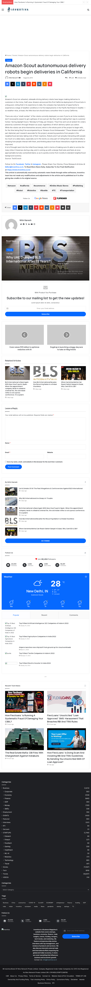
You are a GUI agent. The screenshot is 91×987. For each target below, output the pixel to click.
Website (50, 452)
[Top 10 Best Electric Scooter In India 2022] (11, 666)
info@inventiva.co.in (50, 960)
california (25, 186)
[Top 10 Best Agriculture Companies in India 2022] (11, 640)
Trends (14, 55)
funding (77, 903)
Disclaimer (74, 979)
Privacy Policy (23, 976)
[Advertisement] (45, 33)
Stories (5, 867)
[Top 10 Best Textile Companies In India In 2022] (11, 656)
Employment (7, 812)
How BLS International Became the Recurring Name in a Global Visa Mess (45, 384)
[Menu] (3, 10)
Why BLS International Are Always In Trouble (36, 498)
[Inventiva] (17, 9)
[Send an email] (19, 78)
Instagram (37, 164)
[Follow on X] (18, 78)
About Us (13, 976)
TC (54, 190)
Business (6, 788)
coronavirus (22, 903)
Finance (7, 798)
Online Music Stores (59, 186)
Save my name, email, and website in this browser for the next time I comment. (35, 462)
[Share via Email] (63, 207)
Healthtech (9, 850)
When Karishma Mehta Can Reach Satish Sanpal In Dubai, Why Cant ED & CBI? (72, 384)
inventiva (19, 906)
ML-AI (7, 853)
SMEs (7, 809)
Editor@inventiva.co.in (14, 167)
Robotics (32, 190)
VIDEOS (6, 877)
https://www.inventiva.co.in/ (18, 170)
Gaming (7, 846)
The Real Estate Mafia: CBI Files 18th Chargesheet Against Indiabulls (24, 754)
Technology (9, 860)
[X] (12, 84)
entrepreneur (60, 903)
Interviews (6, 822)
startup (59, 906)
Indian (11, 906)
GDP (6, 802)
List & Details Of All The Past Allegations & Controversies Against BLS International (51, 488)
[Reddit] (34, 84)
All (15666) (45, 541)
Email (7, 452)
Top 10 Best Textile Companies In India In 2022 (36, 653)
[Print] (68, 207)
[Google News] (41, 198)
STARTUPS (7, 833)
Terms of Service (35, 976)
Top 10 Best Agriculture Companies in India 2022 (37, 636)
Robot (20, 190)
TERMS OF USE (81, 976)
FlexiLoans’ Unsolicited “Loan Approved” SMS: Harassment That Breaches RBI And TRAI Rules (46, 2)
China (13, 903)
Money (7, 805)
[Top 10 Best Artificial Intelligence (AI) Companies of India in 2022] (11, 628)
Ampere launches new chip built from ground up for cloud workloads (45, 647)
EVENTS (6, 815)
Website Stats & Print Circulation (63, 976)
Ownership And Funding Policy (18, 979)
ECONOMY (49, 903)
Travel (7, 864)
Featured (6, 819)
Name (7, 443)
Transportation (67, 190)
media (36, 906)
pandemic (50, 906)
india (4, 906)
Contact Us (46, 976)
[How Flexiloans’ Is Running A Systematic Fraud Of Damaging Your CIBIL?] (24, 702)
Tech (5, 870)
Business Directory (44, 983)
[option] (45, 258)
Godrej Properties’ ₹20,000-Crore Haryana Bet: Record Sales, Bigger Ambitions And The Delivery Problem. (28, 259)
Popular (16, 615)
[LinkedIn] (18, 84)
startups (66, 906)
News (42, 906)
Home (8, 55)
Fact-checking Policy (38, 979)
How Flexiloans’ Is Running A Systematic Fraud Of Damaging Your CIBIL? (24, 718)
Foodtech (8, 843)
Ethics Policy (50, 979)
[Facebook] (7, 84)
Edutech (8, 836)
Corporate (8, 791)
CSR (7, 976)
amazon (12, 186)
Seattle (45, 190)
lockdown (28, 906)
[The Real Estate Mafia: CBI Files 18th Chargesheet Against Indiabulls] (24, 739)
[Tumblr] (23, 84)
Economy (8, 795)
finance (69, 903)
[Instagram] (34, 224)
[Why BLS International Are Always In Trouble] (11, 501)
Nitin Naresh (13, 78)
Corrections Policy (63, 979)
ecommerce (40, 186)
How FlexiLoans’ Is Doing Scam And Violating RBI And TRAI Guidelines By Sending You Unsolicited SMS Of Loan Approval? (66, 757)
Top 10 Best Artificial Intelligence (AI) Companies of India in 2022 (43, 623)
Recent (44, 615)
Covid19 (40, 903)
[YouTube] (31, 224)
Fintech (7, 840)
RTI (4, 826)
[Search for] (88, 10)
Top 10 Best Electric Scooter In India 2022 (35, 663)
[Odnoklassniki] (44, 84)
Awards (81, 979)
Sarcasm (6, 829)
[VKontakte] (39, 84)
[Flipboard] (60, 198)
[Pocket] (50, 84)
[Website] (21, 224)
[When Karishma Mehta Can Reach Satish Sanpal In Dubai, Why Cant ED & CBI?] (73, 373)
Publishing (78, 186)
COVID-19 (32, 903)
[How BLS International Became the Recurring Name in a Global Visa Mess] (45, 373)
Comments (73, 615)
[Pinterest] (28, 84)
